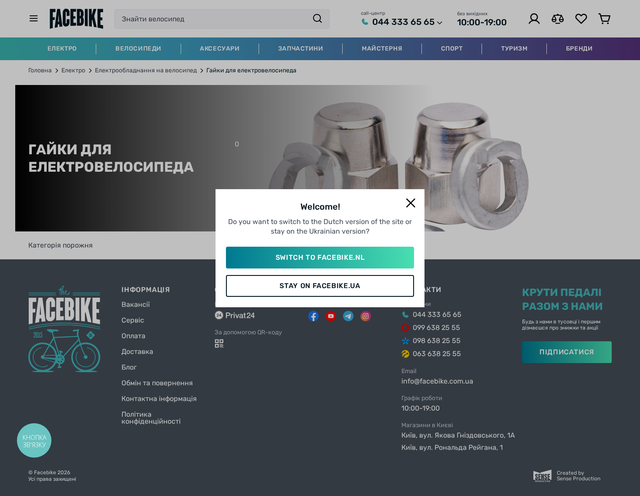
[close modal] (411, 203)
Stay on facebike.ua (320, 286)
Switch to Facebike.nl (320, 257)
